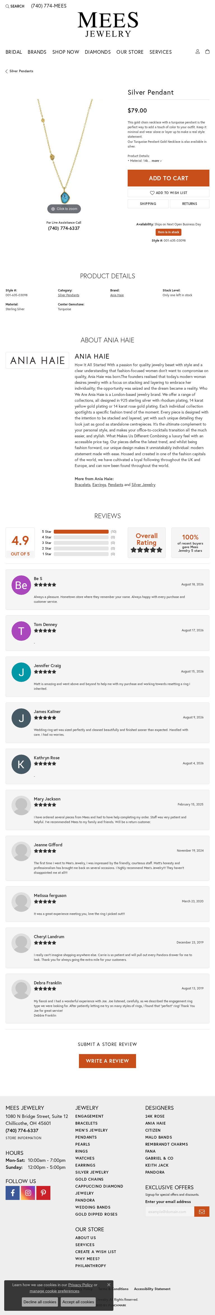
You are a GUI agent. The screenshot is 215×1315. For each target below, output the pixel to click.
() (113, 531)
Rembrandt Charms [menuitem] (166, 1144)
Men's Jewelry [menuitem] (91, 1130)
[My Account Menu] (198, 51)
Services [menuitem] (84, 1244)
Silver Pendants (21, 71)
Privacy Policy (80, 1285)
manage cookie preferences (54, 1291)
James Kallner (47, 711)
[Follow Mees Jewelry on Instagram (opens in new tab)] (28, 1193)
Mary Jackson (47, 799)
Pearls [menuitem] (82, 1144)
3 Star (47, 543)
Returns (189, 204)
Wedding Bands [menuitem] (92, 1207)
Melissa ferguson (50, 895)
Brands (37, 52)
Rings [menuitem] (81, 1151)
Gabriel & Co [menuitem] (159, 1158)
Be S (38, 578)
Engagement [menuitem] (89, 1116)
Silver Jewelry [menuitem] (92, 1172)
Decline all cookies (40, 1302)
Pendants (115, 484)
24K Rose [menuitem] (155, 1116)
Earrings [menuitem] (85, 1165)
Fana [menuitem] (150, 1151)
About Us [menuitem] (85, 1237)
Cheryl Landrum (49, 936)
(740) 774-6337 (64, 228)
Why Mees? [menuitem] (87, 1258)
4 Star (47, 537)
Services (160, 52)
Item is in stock (168, 232)
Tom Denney (45, 624)
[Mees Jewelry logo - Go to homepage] (107, 25)
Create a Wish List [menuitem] (95, 1251)
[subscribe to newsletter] (201, 1211)
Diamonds (98, 52)
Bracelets (82, 484)
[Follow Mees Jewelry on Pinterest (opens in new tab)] (43, 1193)
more (156, 160)
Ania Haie (117, 295)
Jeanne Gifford (48, 844)
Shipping (148, 204)
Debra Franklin (48, 982)
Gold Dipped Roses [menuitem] (96, 1214)
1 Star (47, 554)
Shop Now (65, 52)
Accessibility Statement (152, 1289)
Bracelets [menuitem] (86, 1123)
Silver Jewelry (143, 484)
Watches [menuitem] (85, 1158)
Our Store (130, 52)
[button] (15, 6)
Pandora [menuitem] (85, 1200)
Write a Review (107, 1060)
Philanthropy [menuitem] (90, 1265)
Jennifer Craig (47, 665)
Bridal (14, 52)
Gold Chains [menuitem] (89, 1179)
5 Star (47, 531)
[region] (64, 157)
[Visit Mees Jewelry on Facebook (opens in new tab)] (13, 1193)
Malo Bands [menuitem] (158, 1137)
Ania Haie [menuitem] (155, 1123)
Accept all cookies (78, 1302)
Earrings (99, 484)
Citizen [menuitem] (153, 1130)
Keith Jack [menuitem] (157, 1165)
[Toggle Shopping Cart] (207, 51)
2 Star (47, 548)
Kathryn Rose (47, 757)
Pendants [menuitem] (86, 1137)
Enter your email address (168, 1201)
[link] (48, 6)
